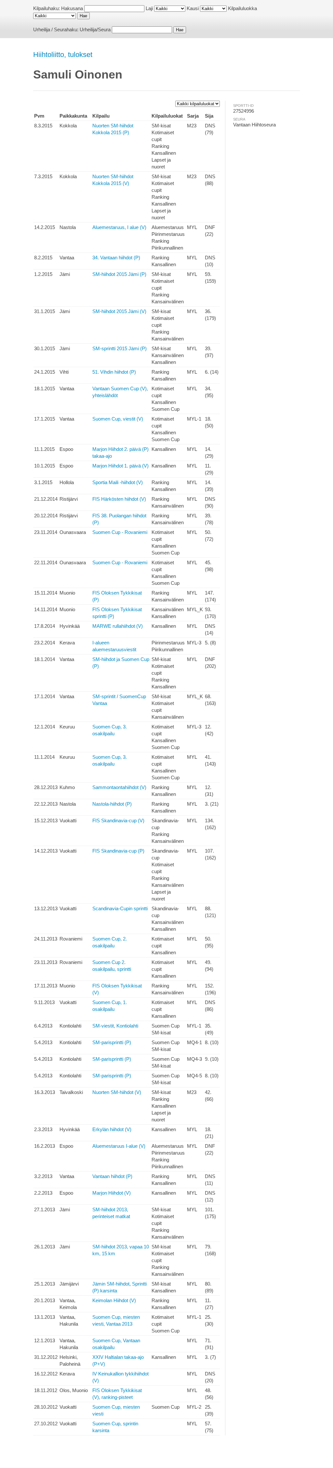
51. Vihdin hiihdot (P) (114, 372)
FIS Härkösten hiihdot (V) (119, 499)
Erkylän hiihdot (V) (111, 1129)
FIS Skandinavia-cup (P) (118, 851)
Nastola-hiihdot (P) (112, 804)
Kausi (193, 8)
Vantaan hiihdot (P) (112, 1176)
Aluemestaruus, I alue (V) (119, 227)
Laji (149, 8)
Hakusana (72, 8)
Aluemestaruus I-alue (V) (118, 1146)
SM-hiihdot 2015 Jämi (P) (119, 274)
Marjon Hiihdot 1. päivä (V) (120, 465)
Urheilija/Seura (95, 29)
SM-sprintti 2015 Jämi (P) (119, 348)
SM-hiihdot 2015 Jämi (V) (119, 311)
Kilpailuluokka (242, 8)
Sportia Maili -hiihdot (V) (117, 482)
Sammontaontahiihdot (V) (119, 787)
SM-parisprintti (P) (111, 1042)
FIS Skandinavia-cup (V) (118, 820)
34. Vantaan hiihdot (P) (116, 257)
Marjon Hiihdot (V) (111, 1193)
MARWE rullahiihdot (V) (117, 626)
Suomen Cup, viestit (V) (117, 419)
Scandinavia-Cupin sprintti (120, 908)
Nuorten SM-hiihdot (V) (116, 1092)
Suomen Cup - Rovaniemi (119, 532)
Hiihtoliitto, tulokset (62, 54)
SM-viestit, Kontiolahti (115, 1026)
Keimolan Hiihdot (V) (114, 1300)
